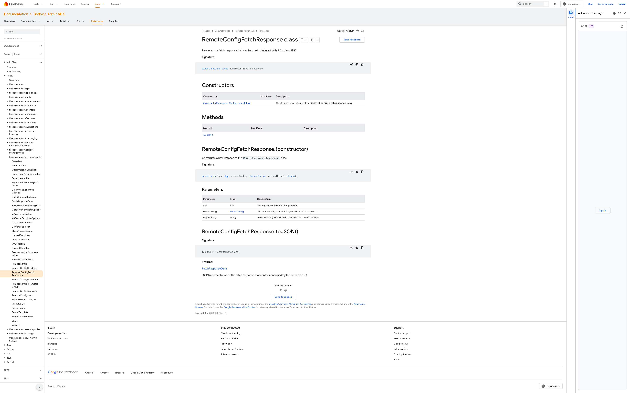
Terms (51, 386)
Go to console (606, 3)
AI (48, 21)
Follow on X (226, 343)
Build (36, 3)
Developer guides (57, 333)
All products (167, 372)
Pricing (85, 3)
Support (115, 3)
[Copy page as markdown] (312, 40)
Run (52, 3)
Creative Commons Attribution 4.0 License (290, 304)
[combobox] (532, 4)
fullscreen (619, 13)
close (625, 13)
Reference (97, 21)
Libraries (52, 348)
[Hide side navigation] (39, 387)
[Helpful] (357, 31)
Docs (97, 3)
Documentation (16, 14)
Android (89, 372)
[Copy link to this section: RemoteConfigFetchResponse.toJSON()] (301, 232)
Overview (9, 21)
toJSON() (208, 135)
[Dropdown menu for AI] (53, 21)
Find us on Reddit (230, 338)
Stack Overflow (402, 338)
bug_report (614, 13)
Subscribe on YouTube (232, 348)
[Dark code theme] (356, 64)
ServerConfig (237, 211)
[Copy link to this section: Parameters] (226, 190)
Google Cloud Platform (142, 372)
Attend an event (229, 354)
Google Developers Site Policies (239, 307)
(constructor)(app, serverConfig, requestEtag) (227, 103)
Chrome (104, 372)
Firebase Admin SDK (48, 14)
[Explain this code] (351, 64)
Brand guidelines (402, 354)
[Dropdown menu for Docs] (104, 4)
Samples (113, 21)
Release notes (401, 348)
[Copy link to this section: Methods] (227, 118)
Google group (401, 343)
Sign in (622, 3)
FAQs (396, 359)
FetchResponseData (214, 268)
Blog (590, 3)
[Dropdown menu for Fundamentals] (40, 21)
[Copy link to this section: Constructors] (237, 86)
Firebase (206, 30)
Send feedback (352, 39)
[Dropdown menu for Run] (58, 4)
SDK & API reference (58, 338)
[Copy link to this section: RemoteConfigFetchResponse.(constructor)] (311, 150)
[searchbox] (22, 31)
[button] (19, 46)
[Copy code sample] (362, 64)
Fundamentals (28, 21)
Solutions (70, 3)
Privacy (61, 386)
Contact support (402, 333)
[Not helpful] (362, 31)
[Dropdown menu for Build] (43, 4)
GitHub (51, 354)
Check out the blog (231, 333)
